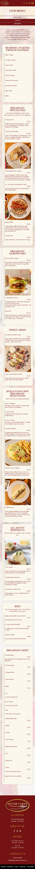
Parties (22, 867)
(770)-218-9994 (17, 858)
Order (3, 867)
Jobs (16, 867)
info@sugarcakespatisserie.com (17, 860)
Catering (30, 867)
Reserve (10, 867)
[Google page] (29, 3)
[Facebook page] (24, 3)
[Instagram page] (26, 3)
